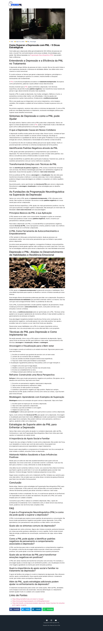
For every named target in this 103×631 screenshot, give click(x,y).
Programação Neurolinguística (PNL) (42, 55)
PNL (28, 41)
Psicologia (33, 41)
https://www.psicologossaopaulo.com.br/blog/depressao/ (30, 601)
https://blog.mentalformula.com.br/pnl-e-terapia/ (28, 599)
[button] (14, 609)
